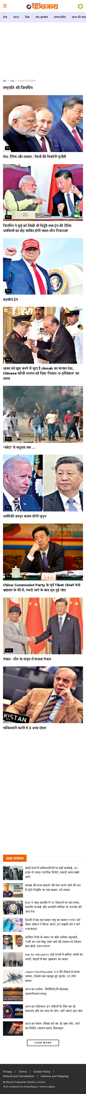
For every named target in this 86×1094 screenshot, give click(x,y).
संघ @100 (42, 17)
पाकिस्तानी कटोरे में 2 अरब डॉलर (24, 728)
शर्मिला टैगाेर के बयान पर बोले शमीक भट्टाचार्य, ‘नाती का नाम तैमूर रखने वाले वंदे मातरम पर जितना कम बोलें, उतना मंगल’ (53, 941)
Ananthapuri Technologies (39, 1086)
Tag (12, 80)
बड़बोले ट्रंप (10, 299)
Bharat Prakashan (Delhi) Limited (25, 1082)
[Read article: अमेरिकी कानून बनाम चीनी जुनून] (43, 483)
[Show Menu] (5, 6)
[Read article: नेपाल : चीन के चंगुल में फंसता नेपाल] (43, 626)
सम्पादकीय (60, 17)
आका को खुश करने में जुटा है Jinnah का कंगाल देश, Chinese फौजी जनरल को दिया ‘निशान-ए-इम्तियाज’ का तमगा (41, 373)
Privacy (7, 1071)
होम (5, 17)
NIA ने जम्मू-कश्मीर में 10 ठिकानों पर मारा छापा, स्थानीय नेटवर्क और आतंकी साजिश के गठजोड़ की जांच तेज (53, 907)
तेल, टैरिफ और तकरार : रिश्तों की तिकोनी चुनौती (34, 156)
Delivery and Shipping (54, 1076)
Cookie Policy (41, 1071)
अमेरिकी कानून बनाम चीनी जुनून (24, 516)
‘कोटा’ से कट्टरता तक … (19, 447)
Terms (23, 1071)
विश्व (27, 17)
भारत (16, 17)
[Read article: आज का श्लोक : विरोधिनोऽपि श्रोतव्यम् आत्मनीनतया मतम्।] (13, 994)
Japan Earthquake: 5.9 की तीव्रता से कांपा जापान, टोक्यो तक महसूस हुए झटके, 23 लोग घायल (52, 976)
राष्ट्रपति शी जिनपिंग (27, 80)
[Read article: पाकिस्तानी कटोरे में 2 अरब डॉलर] (43, 694)
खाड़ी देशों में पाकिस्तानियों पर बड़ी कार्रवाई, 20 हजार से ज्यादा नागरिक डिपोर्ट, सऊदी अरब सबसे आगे (52, 872)
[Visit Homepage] (42, 6)
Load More (43, 1042)
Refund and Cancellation (18, 1076)
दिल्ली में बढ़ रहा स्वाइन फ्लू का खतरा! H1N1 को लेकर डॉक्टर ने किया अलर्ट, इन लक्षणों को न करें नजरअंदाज (52, 924)
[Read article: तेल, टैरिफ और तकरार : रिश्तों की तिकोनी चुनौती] (43, 123)
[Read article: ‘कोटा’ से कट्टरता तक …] (43, 414)
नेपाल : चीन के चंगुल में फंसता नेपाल (27, 659)
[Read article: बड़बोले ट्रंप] (43, 266)
